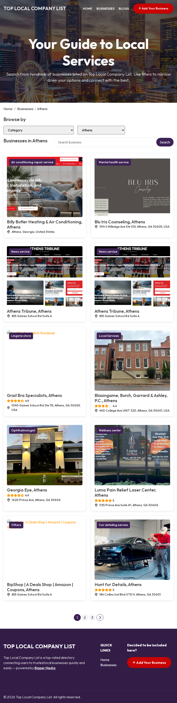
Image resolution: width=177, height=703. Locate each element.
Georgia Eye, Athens (27, 490)
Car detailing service (113, 525)
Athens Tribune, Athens (29, 311)
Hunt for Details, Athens (118, 584)
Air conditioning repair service (32, 162)
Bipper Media (45, 668)
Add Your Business (154, 8)
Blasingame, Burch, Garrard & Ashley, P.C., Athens (131, 398)
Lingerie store (21, 336)
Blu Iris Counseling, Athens (120, 221)
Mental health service (114, 162)
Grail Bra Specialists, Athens (34, 395)
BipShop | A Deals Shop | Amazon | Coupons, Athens (40, 587)
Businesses (105, 9)
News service (20, 252)
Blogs (124, 9)
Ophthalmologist (23, 430)
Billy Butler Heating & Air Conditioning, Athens (44, 224)
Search (165, 142)
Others (16, 525)
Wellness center (110, 430)
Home (87, 9)
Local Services (109, 336)
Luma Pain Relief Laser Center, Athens (125, 492)
